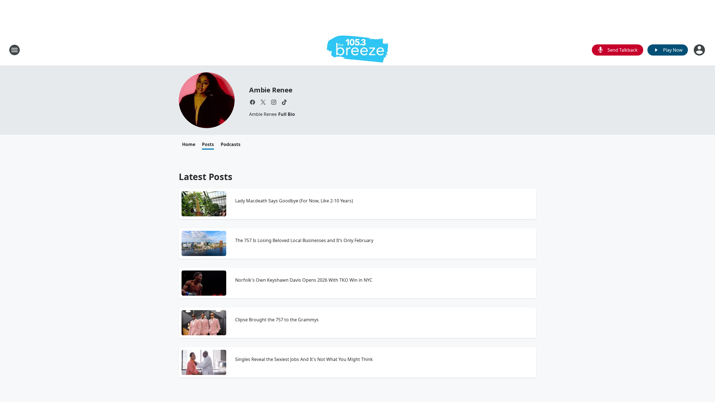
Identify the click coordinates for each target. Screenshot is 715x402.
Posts (208, 144)
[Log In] (700, 50)
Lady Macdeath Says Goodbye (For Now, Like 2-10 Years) (294, 201)
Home (188, 144)
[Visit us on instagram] (273, 102)
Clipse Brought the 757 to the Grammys (277, 320)
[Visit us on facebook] (252, 102)
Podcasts (230, 144)
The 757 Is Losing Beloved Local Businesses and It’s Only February (304, 240)
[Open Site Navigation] (14, 50)
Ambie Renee (270, 89)
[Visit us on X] (263, 102)
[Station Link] (357, 49)
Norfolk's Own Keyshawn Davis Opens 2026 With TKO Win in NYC (303, 280)
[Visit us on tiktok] (284, 102)
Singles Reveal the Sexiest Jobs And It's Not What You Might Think (304, 359)
